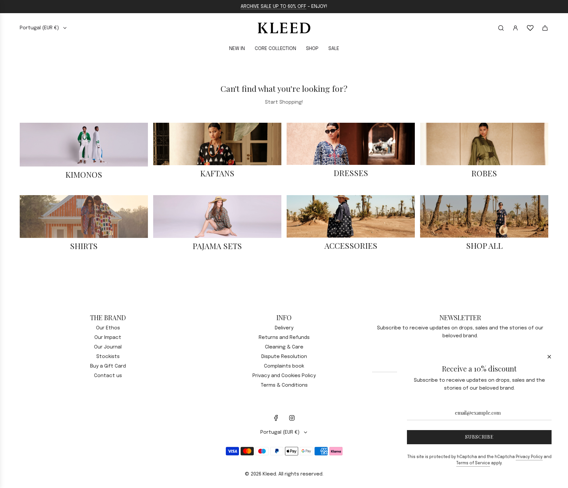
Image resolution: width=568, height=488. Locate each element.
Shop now (84, 186)
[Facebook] (276, 418)
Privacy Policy (529, 457)
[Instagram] (292, 418)
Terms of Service (473, 463)
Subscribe (479, 437)
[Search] (501, 28)
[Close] (549, 356)
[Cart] (545, 28)
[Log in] (515, 28)
